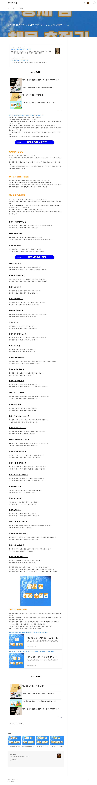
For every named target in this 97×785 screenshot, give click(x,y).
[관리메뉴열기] (94, 3)
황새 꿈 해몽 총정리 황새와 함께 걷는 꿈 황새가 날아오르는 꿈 (26, 115)
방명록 (21, 8)
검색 (85, 3)
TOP (88, 780)
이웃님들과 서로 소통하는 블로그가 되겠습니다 (19, 756)
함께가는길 (13, 3)
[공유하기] (14, 724)
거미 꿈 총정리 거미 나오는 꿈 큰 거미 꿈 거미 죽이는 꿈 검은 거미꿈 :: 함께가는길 (31, 651)
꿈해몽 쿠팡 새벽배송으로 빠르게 (21, 49)
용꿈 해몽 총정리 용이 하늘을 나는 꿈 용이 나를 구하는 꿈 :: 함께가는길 (28, 632)
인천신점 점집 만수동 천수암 (19, 60)
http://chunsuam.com (16, 58)
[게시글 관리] (16, 724)
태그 (14, 8)
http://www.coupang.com (17, 47)
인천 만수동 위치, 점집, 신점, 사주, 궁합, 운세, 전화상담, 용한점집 (29, 62)
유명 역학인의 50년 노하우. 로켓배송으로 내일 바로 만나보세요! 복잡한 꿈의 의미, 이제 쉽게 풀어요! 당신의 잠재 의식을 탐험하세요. (31, 52)
